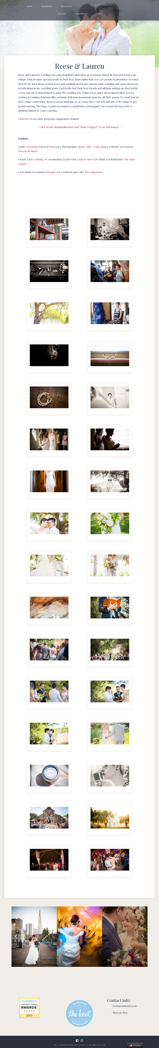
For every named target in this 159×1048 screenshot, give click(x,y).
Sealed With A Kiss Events (77, 159)
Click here (24, 118)
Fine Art (61, 14)
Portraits (66, 6)
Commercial (81, 14)
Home (29, 6)
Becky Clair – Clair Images (93, 146)
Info (99, 14)
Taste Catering (35, 159)
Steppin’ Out (53, 172)
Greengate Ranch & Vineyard (42, 146)
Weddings (46, 6)
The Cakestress (93, 172)
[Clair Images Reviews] (29, 1008)
